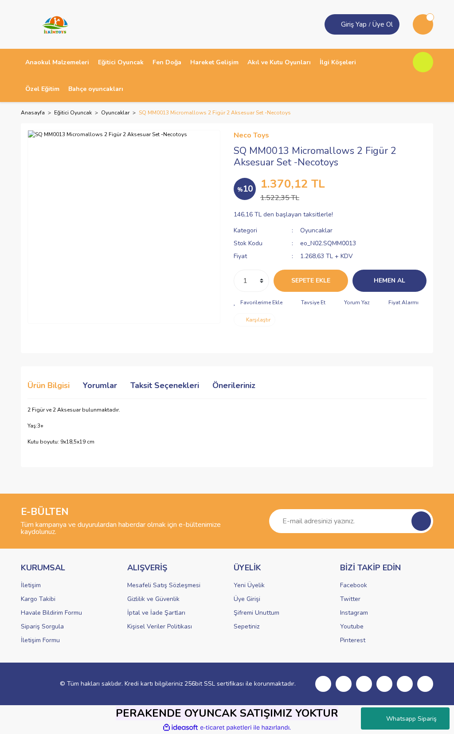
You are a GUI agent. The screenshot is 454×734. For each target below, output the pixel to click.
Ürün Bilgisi (48, 385)
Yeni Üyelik (249, 585)
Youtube (352, 626)
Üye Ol (382, 24)
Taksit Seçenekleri (164, 385)
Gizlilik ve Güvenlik (153, 599)
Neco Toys (251, 135)
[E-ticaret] (226, 728)
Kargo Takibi (38, 599)
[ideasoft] (180, 727)
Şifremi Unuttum (256, 612)
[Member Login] (334, 24)
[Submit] (421, 521)
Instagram (354, 612)
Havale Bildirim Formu (51, 612)
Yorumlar (100, 385)
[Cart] (423, 24)
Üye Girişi (247, 599)
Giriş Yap (354, 24)
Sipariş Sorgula (42, 626)
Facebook (353, 585)
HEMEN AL (389, 280)
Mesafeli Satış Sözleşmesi (163, 585)
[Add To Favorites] (258, 302)
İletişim (31, 585)
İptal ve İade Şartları (156, 612)
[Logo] (52, 23)
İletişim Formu (40, 640)
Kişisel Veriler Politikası (159, 626)
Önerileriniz (233, 385)
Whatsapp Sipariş (411, 718)
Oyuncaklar (316, 230)
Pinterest (352, 640)
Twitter (350, 599)
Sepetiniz (246, 626)
